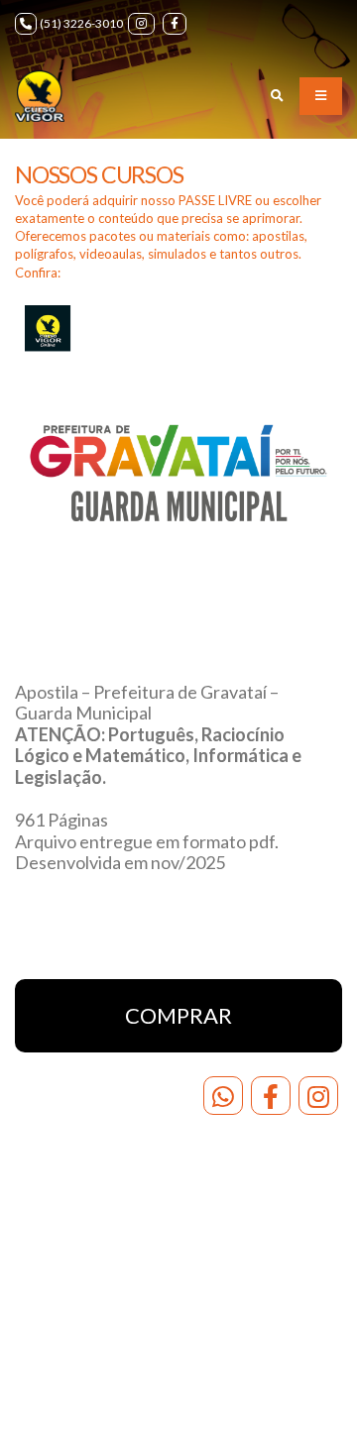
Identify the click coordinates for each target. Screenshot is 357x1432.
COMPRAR (178, 1015)
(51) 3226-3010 (81, 23)
